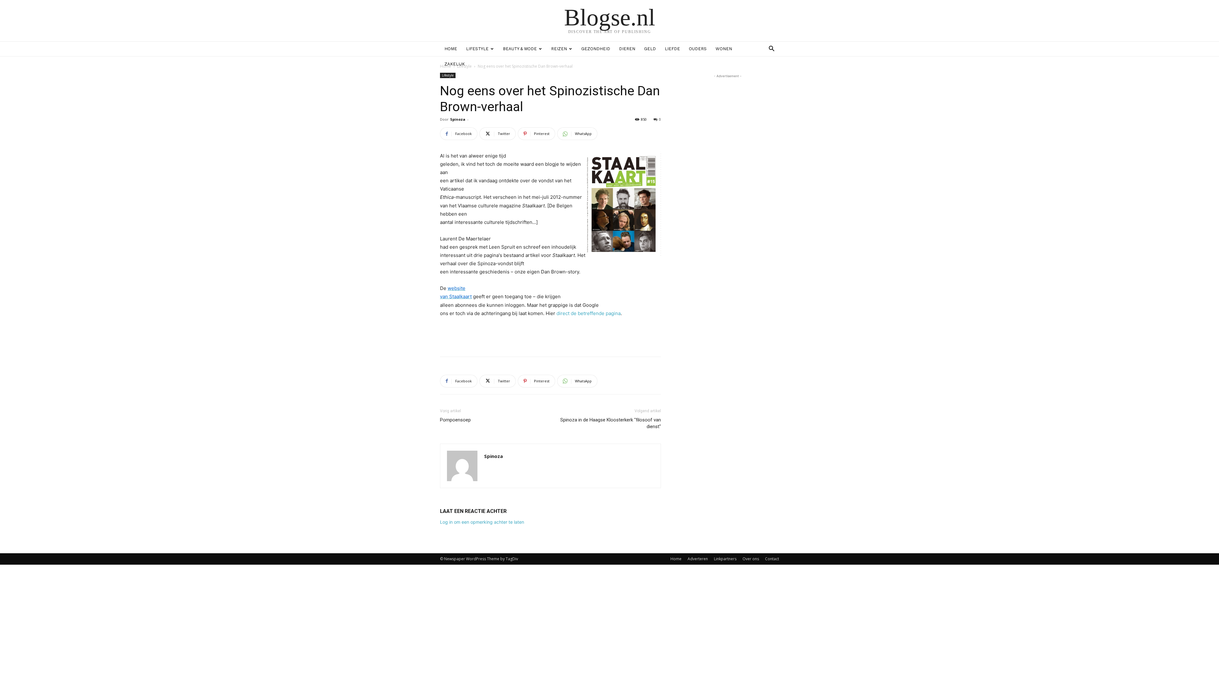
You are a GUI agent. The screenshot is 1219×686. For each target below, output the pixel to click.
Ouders (698, 48)
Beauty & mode (520, 48)
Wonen (724, 48)
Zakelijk (454, 64)
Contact (772, 559)
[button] (771, 49)
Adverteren (698, 559)
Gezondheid (595, 48)
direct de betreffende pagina (588, 313)
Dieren (627, 48)
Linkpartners (725, 559)
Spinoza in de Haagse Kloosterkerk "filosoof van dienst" (610, 423)
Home (450, 48)
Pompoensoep (455, 420)
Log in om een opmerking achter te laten (482, 522)
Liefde (672, 48)
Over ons (751, 559)
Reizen (559, 48)
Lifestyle (477, 48)
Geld (650, 48)
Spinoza (457, 119)
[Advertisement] (550, 335)
